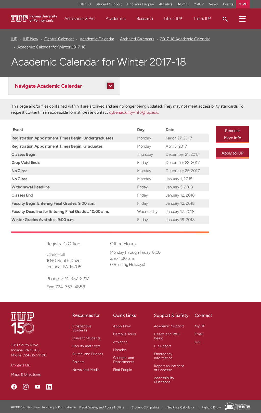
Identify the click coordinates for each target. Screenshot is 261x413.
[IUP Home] (34, 18)
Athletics (166, 4)
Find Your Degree (140, 4)
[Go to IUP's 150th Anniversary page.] (22, 322)
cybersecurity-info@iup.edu (133, 112)
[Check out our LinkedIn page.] (49, 387)
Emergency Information (163, 356)
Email (199, 334)
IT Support (162, 346)
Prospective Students (82, 328)
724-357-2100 (34, 355)
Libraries (120, 350)
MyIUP (198, 4)
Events (228, 4)
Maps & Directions (26, 374)
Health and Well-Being (167, 336)
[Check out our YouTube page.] (37, 387)
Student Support (109, 4)
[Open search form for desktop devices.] (225, 19)
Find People (122, 370)
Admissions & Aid (79, 18)
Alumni (183, 4)
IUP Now (30, 38)
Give (243, 4)
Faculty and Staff (86, 346)
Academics (115, 18)
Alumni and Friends (87, 354)
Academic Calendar (97, 38)
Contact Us (20, 365)
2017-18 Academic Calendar (185, 38)
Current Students (86, 338)
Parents (78, 362)
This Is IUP (202, 18)
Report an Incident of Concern (169, 368)
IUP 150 (84, 4)
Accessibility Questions (164, 380)
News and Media (85, 370)
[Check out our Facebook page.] (14, 387)
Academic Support (169, 326)
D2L (198, 342)
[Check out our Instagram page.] (26, 387)
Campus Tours (124, 334)
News (213, 4)
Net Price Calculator (180, 407)
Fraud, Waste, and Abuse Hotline (101, 407)
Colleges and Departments (123, 360)
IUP (14, 38)
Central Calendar (59, 38)
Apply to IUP (232, 153)
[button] (242, 19)
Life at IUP (173, 18)
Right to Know (211, 407)
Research (145, 18)
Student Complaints (145, 407)
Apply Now (122, 326)
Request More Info (232, 134)
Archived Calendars (137, 38)
